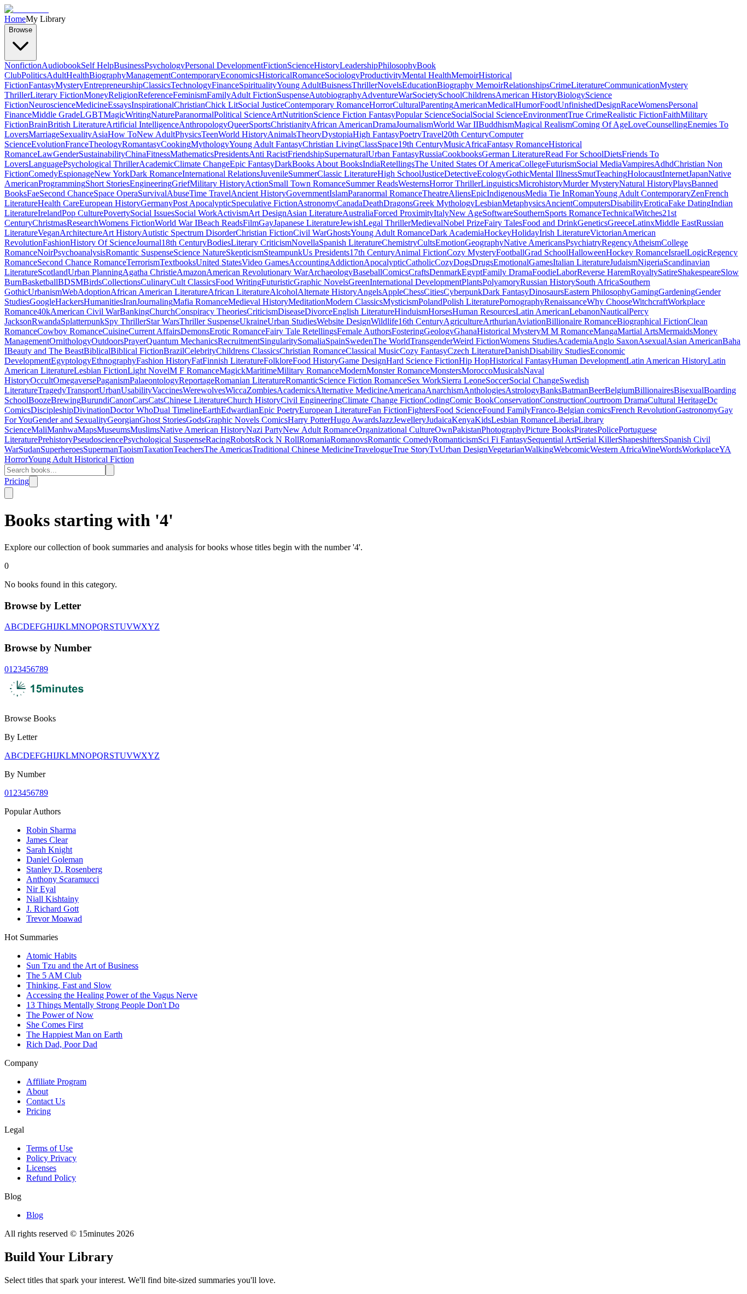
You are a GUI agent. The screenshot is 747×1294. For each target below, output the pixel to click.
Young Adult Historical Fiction (81, 459)
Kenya (463, 419)
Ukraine (253, 321)
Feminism (190, 95)
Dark (283, 163)
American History (526, 95)
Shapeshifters (641, 439)
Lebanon (584, 311)
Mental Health (426, 75)
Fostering (408, 331)
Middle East (675, 223)
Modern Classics (354, 301)
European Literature (333, 410)
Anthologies (484, 390)
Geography (484, 242)
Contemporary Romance (326, 104)
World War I (176, 223)
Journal (148, 242)
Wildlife (384, 321)
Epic (479, 193)
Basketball (40, 282)
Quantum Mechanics (182, 341)
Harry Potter (309, 419)
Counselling (666, 124)
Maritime (261, 370)
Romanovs (348, 439)
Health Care (58, 203)
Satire (668, 272)
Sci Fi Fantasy (502, 439)
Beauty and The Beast (45, 350)
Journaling (155, 301)
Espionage (76, 173)
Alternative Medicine (351, 390)
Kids (483, 419)
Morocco (477, 370)
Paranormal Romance (385, 193)
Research (82, 223)
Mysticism (400, 301)
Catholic (420, 262)
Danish (517, 350)
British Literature (77, 124)
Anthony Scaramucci (62, 879)
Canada (349, 203)
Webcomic (571, 449)
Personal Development (224, 65)
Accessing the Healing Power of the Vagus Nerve (111, 995)
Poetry (410, 134)
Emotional (511, 262)
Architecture (81, 232)
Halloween (587, 252)
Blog (34, 1215)
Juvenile (274, 173)
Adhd (664, 163)
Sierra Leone (463, 380)
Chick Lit (221, 104)
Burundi (95, 400)
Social (461, 114)
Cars (140, 400)
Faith (671, 114)
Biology (571, 95)
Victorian (606, 232)
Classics (157, 85)
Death (373, 203)
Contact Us (45, 1101)
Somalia (311, 341)
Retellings (397, 163)
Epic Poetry (279, 410)
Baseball (367, 272)
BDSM (70, 282)
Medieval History (258, 301)
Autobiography (335, 95)
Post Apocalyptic (202, 203)
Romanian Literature (249, 380)
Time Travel (210, 193)
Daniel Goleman (54, 859)
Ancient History (258, 193)
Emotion (450, 242)
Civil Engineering (311, 400)
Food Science (458, 410)
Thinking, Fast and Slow (69, 985)
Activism (232, 213)
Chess (413, 291)
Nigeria (650, 262)
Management (148, 75)
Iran (130, 301)
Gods (195, 419)
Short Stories (107, 183)
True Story (411, 449)
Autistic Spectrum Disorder (189, 232)
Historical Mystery (509, 331)
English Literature (363, 311)
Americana (406, 390)
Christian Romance (312, 350)
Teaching (611, 173)
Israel (677, 252)
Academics (296, 390)
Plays (682, 183)
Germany (157, 203)
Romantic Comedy (400, 439)
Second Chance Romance (81, 262)
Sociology (342, 75)
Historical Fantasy (520, 360)
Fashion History (163, 360)
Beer (596, 390)
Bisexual (689, 390)
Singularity (278, 341)
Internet (675, 173)
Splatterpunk (82, 321)
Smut (586, 173)
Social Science (497, 114)
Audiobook (61, 65)
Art (276, 114)
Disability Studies (559, 350)
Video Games (265, 262)
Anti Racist (268, 154)
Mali (39, 429)
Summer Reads (372, 183)
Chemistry (399, 242)
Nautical (614, 311)
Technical (618, 213)
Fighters (421, 410)
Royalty (644, 272)
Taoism (130, 449)
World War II (455, 124)
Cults (426, 242)
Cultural (407, 104)
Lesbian (488, 203)
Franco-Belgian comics (571, 410)
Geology (439, 331)
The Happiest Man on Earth (74, 1034)
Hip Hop (474, 360)
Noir (45, 252)
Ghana (465, 331)
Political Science (242, 114)
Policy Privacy (51, 1158)
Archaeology (330, 272)
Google (42, 301)
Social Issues (152, 213)
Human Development (589, 360)
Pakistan (466, 429)
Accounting (309, 262)
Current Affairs (154, 331)
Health (77, 75)
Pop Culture (82, 213)
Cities (433, 291)
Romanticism (455, 439)
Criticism (262, 311)
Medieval (427, 223)
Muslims (145, 429)
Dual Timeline (177, 410)
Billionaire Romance (581, 321)
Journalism (414, 124)
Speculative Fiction (264, 203)
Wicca (236, 390)
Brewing (66, 400)
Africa (476, 144)
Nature (162, 114)
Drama (384, 124)
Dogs (462, 262)
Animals (281, 134)
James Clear (47, 839)
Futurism (561, 163)
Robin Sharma (51, 830)
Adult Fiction (254, 95)
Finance (225, 85)
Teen (209, 134)
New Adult (156, 134)
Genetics (592, 223)
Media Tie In (547, 193)
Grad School (546, 252)
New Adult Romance (319, 429)
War (405, 95)
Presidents (231, 154)
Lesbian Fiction (100, 370)
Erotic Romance (237, 331)
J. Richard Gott (52, 908)
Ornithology (70, 341)
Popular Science (423, 114)
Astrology (522, 390)
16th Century (420, 321)
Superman (100, 449)
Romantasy (141, 144)
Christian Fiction (264, 232)
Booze (39, 400)
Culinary (156, 282)
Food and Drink (549, 223)
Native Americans (534, 242)
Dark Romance (156, 173)
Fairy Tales (503, 223)
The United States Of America (467, 163)
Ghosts (338, 232)
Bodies (219, 242)
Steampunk (283, 252)
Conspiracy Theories (211, 311)
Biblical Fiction (137, 350)
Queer (238, 124)
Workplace (700, 449)
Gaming (644, 291)
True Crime (587, 114)
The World (391, 341)
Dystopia (337, 134)
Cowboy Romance (69, 331)
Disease (291, 311)
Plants (472, 282)
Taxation (158, 449)
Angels (369, 291)
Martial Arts (637, 331)
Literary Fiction (57, 95)
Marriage (44, 134)
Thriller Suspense (209, 321)
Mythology (210, 144)
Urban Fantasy (393, 154)
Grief (181, 183)
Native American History (203, 429)
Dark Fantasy (505, 291)
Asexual (652, 341)
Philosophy (397, 65)
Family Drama (507, 272)
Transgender (431, 341)
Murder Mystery (591, 183)
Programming (61, 183)
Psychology (164, 65)
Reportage (196, 380)
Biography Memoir (470, 85)
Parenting (437, 104)
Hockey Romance (637, 252)
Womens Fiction (126, 223)
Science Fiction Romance (363, 380)
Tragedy (52, 390)
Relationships (526, 85)
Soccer (497, 380)
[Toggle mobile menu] (8, 493)
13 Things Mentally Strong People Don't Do (102, 1005)
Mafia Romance (200, 301)
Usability (136, 390)
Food (549, 104)
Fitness (158, 154)
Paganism (113, 380)
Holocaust (644, 173)
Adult (56, 75)
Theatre (435, 193)
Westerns (413, 183)
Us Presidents (325, 252)
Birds (92, 282)
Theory (309, 134)
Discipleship (52, 410)
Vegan (49, 232)
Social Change (534, 380)
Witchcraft (650, 301)
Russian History (547, 282)
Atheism (646, 242)
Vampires (638, 163)
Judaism (624, 262)
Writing (138, 114)
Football (510, 252)
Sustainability (102, 154)
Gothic (517, 173)
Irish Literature (564, 232)
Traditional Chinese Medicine (303, 449)
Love (637, 124)
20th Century (466, 134)
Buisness (336, 85)
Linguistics (499, 183)
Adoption (94, 291)
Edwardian (240, 410)
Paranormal (194, 114)
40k (43, 311)
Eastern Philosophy (597, 291)
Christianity (291, 124)
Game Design (362, 360)
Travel (432, 134)
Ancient (559, 203)
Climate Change (202, 163)
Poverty (116, 213)
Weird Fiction (476, 341)
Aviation (531, 321)
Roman (581, 193)
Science (300, 65)
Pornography (521, 301)
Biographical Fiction (652, 321)
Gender (66, 154)
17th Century (372, 252)
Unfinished (577, 104)
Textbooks (178, 262)
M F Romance (194, 370)
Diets (613, 154)
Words (671, 449)
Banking (134, 311)
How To (122, 134)
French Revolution (643, 410)
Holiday (525, 232)
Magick (232, 370)
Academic (156, 163)
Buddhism (496, 124)
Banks (551, 390)
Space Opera (116, 193)
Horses (440, 311)
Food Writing (238, 282)
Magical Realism (543, 124)
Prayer (135, 341)
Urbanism (45, 291)
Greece (620, 223)
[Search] (33, 481)
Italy (441, 213)
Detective (460, 173)
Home (15, 19)
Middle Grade (56, 114)
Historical (275, 75)
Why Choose (609, 301)
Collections (121, 282)
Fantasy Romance (517, 144)
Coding (437, 400)
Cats (156, 400)
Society (425, 95)
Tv (434, 449)
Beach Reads (220, 223)
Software (497, 213)
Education (419, 85)
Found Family (506, 410)
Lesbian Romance (522, 419)
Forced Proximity (404, 213)
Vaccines (167, 390)
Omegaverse (74, 380)
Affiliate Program (56, 1081)
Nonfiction (23, 65)
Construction (562, 400)
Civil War (309, 232)
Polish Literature (470, 301)
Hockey (497, 232)
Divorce (318, 311)
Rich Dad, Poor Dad (61, 1044)
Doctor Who (131, 410)
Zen (697, 193)
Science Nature (199, 252)
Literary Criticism (261, 242)
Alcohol (283, 291)
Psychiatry (583, 242)
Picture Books (550, 429)
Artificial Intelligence (142, 124)
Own (443, 429)
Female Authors (364, 331)
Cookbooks (462, 154)
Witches (648, 213)
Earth (211, 410)
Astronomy (316, 203)
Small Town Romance (307, 183)
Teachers (188, 449)
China (135, 154)
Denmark (445, 272)
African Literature (239, 291)
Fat (196, 360)
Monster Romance (398, 370)
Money (96, 95)
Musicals (508, 370)
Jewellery (409, 419)
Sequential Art (551, 439)
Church (162, 311)
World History (242, 134)
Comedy (43, 173)
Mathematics (192, 154)
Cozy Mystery (471, 252)
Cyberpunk (462, 291)
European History (110, 203)
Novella (305, 242)
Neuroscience (51, 104)
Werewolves (204, 390)
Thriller (364, 85)
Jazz (385, 419)
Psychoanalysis (79, 252)
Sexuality (76, 134)
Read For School (574, 154)
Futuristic (277, 282)
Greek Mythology (444, 203)
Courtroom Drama (615, 400)
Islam (338, 193)
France (77, 144)
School (450, 95)
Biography (107, 75)
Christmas (49, 223)
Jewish (351, 223)
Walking (538, 449)
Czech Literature (476, 350)
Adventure (379, 95)
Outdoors (107, 341)
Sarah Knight (49, 849)
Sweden (359, 341)
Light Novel (148, 370)
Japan (698, 173)
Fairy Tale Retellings (301, 331)
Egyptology (71, 360)
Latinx (643, 223)
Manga (605, 331)
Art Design (267, 213)
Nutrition (297, 114)
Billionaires (654, 390)
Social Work (195, 213)
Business (129, 65)
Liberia (565, 419)
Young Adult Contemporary (642, 193)
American (470, 104)
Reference (155, 95)
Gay (266, 223)
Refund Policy (51, 1177)
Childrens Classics (247, 350)
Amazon (191, 272)
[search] (110, 470)
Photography (503, 429)
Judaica (439, 419)
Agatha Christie (149, 272)
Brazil (174, 350)
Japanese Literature (306, 223)
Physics (188, 134)
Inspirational (152, 104)
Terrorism (143, 262)
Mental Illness (553, 173)
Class (368, 144)
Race (629, 104)
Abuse (178, 193)
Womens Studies (528, 341)
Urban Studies (292, 321)
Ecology (491, 173)
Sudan (29, 449)
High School (399, 173)
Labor (566, 272)
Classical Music (373, 350)
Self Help (97, 65)
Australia (358, 213)
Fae (33, 193)
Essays (119, 104)
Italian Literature (581, 262)
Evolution (48, 144)
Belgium (619, 390)
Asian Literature (314, 213)
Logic (697, 252)
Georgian (123, 419)
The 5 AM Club (53, 975)
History (327, 65)
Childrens (478, 95)
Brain (38, 124)
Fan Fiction (387, 410)
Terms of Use (49, 1148)
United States (219, 262)
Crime (560, 85)
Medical (501, 104)
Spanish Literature (350, 242)
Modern (352, 370)
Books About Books (327, 163)
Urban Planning (95, 272)
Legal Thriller (387, 223)
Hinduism (411, 311)
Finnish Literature (233, 360)
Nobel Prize (463, 223)
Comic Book (472, 400)
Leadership (359, 65)
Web (70, 291)
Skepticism (245, 252)
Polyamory (501, 282)
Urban (110, 390)
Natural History (646, 183)
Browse (20, 30)
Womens (653, 104)
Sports (260, 124)
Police (607, 429)
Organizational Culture (395, 429)
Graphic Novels (321, 282)
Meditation (306, 301)
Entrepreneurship (113, 85)
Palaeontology (154, 380)
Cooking (176, 144)
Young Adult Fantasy (265, 144)
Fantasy (41, 85)
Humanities (103, 301)
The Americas (228, 449)
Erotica (656, 203)
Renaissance (565, 301)
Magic (114, 114)
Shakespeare (699, 272)
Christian (189, 104)
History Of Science (103, 242)
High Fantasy (376, 134)
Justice (432, 173)
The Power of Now (60, 1014)
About (37, 1091)
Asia (100, 134)
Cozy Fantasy (423, 350)
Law (45, 154)
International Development (416, 282)
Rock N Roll (277, 439)
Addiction (346, 262)
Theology (105, 144)
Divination (91, 410)
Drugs (482, 262)
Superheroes (61, 449)
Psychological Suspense (164, 439)
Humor (527, 104)
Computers (591, 203)
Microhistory (540, 183)
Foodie (544, 272)
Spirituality (258, 85)
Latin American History (667, 360)
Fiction (275, 65)
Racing (218, 439)
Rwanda (46, 321)
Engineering (151, 183)
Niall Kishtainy (52, 899)
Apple (392, 291)
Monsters (446, 370)
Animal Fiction (421, 252)
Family (219, 95)
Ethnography (113, 360)
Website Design (344, 321)
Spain (335, 341)
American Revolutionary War (257, 272)
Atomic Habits (51, 955)
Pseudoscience (98, 439)
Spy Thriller (125, 321)
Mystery (69, 85)
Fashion (56, 242)
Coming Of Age (600, 124)
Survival (152, 193)
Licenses (41, 1168)
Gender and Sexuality (69, 419)
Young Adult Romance (390, 232)
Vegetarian (506, 449)
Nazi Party (264, 429)
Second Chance (66, 193)
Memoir (464, 75)
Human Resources (484, 311)
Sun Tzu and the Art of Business (82, 965)
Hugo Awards (354, 419)
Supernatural (346, 154)
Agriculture (463, 321)
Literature (587, 85)
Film (251, 223)
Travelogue (373, 449)
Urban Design (463, 449)
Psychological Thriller (101, 163)
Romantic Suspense (139, 252)
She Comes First (54, 1024)
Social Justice (261, 104)
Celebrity (200, 350)
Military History (217, 183)
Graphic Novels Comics (246, 419)
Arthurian (499, 321)
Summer (302, 173)
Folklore (278, 360)
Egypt (472, 272)
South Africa (597, 282)
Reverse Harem (604, 272)
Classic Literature (347, 173)
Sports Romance (573, 213)
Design (608, 104)
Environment (545, 114)
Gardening (676, 291)
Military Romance (308, 370)
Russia (430, 154)
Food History (316, 360)
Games (541, 262)
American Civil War (85, 311)
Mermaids (675, 331)
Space (387, 144)
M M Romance (567, 331)
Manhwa (62, 429)
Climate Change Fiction (383, 400)
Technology (191, 85)
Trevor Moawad (54, 918)
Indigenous (506, 193)
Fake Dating (689, 203)
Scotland (53, 272)
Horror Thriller (455, 183)
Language (45, 163)
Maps (87, 429)
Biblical (97, 350)
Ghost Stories (162, 419)
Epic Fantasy (252, 163)
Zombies (262, 390)
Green (359, 282)
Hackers (69, 301)
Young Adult (299, 85)
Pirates (585, 429)
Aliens (459, 193)
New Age (465, 213)
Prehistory (55, 439)
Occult (41, 380)
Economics (239, 75)
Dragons (398, 203)
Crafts (418, 272)
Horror (381, 104)
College (532, 163)
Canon (120, 400)
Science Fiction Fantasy (354, 114)
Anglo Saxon (615, 341)
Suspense (293, 95)
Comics (395, 272)
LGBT (91, 114)
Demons (194, 331)
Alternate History (327, 291)
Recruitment (239, 341)
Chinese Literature (195, 400)
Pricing (16, 481)
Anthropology (203, 124)
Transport (82, 390)
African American (341, 124)
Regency (617, 242)
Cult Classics (193, 282)
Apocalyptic (385, 262)
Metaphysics (523, 203)
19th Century (420, 144)
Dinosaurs (546, 291)
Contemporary (195, 75)
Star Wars (162, 321)
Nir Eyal (41, 889)
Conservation (517, 400)
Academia (574, 341)
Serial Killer (597, 439)
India (371, 163)
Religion (123, 95)
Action (257, 183)
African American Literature (159, 291)
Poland (430, 301)
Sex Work (424, 380)
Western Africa (615, 449)
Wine (650, 449)
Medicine (91, 104)
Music (454, 144)
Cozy (444, 262)
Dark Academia (457, 232)
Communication (632, 85)
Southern (529, 213)
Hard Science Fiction (422, 360)
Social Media (599, 163)
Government (307, 193)
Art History (122, 232)
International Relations (221, 173)
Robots (242, 439)
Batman (575, 390)
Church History (254, 400)
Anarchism (444, 390)
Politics (33, 75)
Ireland (50, 213)
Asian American (694, 341)
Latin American (542, 311)
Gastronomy (696, 410)
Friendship (306, 154)
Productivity (381, 75)
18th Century (184, 242)
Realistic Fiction (635, 114)
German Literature (513, 154)
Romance (308, 75)
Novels (389, 85)
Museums (113, 429)
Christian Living (330, 144)
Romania (314, 439)
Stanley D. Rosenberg (64, 869)
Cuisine (115, 331)
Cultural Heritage (677, 400)
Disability (627, 203)
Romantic (302, 380)
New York (112, 173)
